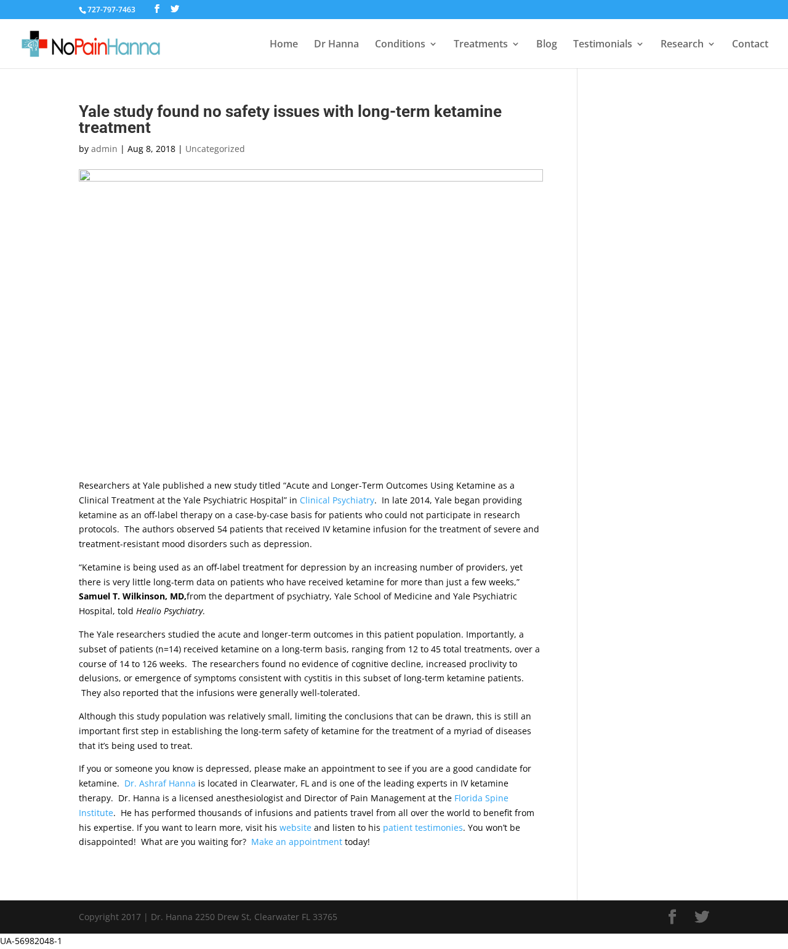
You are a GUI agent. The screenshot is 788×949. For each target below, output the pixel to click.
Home (284, 44)
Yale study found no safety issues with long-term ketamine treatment (290, 119)
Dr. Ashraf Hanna (160, 783)
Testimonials (602, 44)
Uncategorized (215, 148)
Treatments (481, 44)
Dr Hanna (336, 44)
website (295, 827)
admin (104, 148)
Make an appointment (296, 841)
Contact (750, 44)
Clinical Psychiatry (337, 500)
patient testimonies (423, 827)
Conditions (400, 44)
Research (682, 44)
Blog (546, 44)
